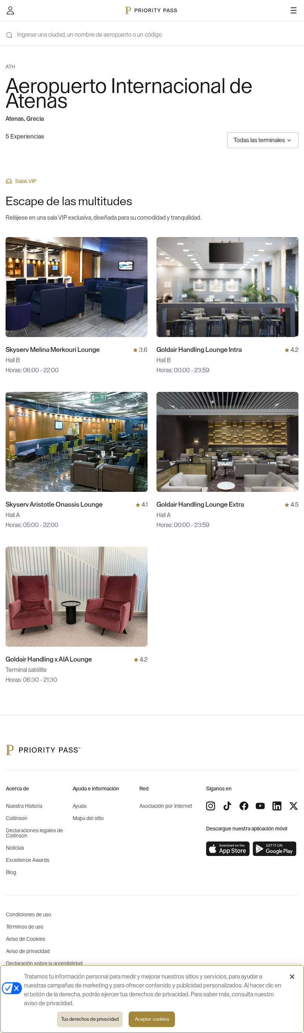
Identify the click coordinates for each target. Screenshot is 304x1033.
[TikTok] (227, 806)
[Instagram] (210, 806)
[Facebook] (243, 806)
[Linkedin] (276, 806)
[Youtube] (260, 806)
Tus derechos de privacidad (90, 1019)
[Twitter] (293, 806)
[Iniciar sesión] (10, 10)
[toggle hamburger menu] (293, 10)
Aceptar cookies (152, 1019)
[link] (228, 849)
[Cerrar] (292, 977)
